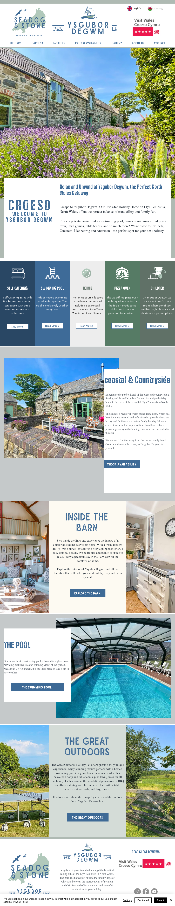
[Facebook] (146, 891)
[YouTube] (154, 891)
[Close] (171, 900)
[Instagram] (137, 891)
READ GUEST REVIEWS (146, 852)
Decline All (143, 900)
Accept (160, 900)
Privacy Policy (20, 901)
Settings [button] (127, 900)
